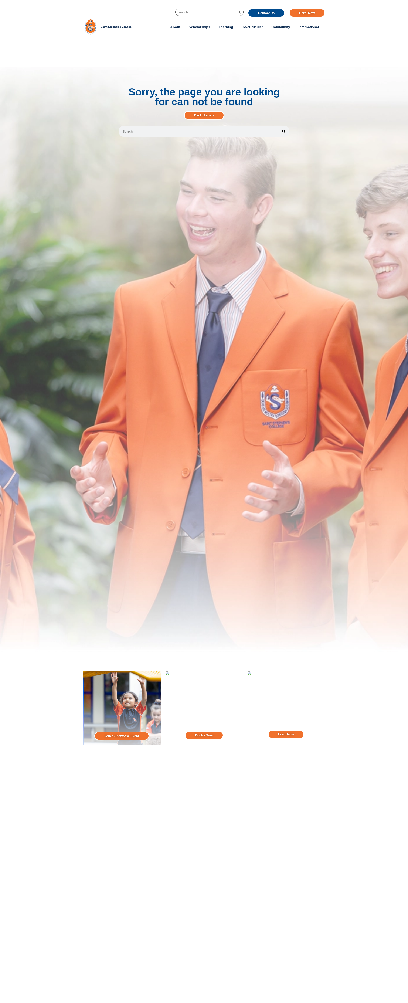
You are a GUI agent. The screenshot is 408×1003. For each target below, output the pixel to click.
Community (280, 27)
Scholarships (199, 27)
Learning (226, 27)
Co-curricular (252, 27)
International (309, 27)
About (175, 27)
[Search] (239, 12)
